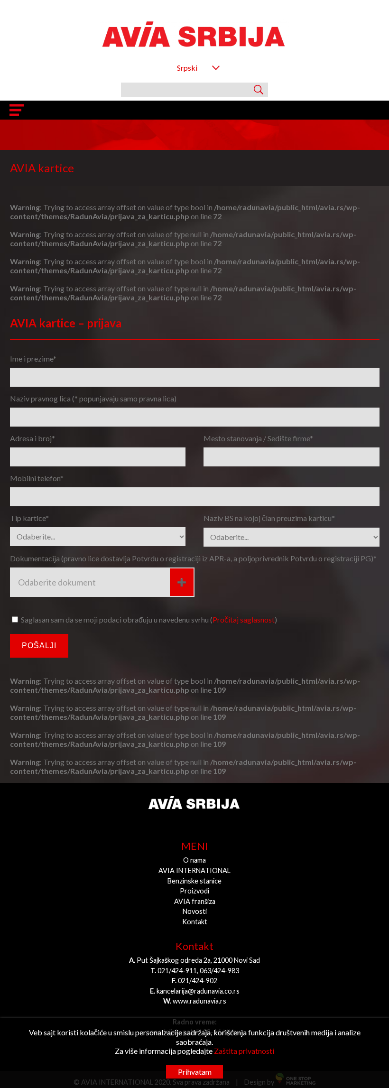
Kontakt (194, 922)
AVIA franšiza (194, 901)
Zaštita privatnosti (244, 1050)
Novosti (195, 911)
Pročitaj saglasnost (244, 619)
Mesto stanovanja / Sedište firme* (258, 438)
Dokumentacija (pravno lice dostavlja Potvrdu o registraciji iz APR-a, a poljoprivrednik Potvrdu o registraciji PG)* (193, 558)
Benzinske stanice (194, 881)
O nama (194, 860)
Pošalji (39, 646)
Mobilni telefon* (37, 478)
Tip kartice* (29, 517)
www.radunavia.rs (199, 1001)
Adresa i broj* (32, 438)
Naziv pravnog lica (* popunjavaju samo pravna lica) (93, 398)
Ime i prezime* (33, 358)
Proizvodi (194, 891)
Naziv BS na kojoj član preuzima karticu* (269, 517)
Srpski (187, 67)
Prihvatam (195, 1071)
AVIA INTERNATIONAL (194, 870)
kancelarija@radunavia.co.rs (198, 991)
